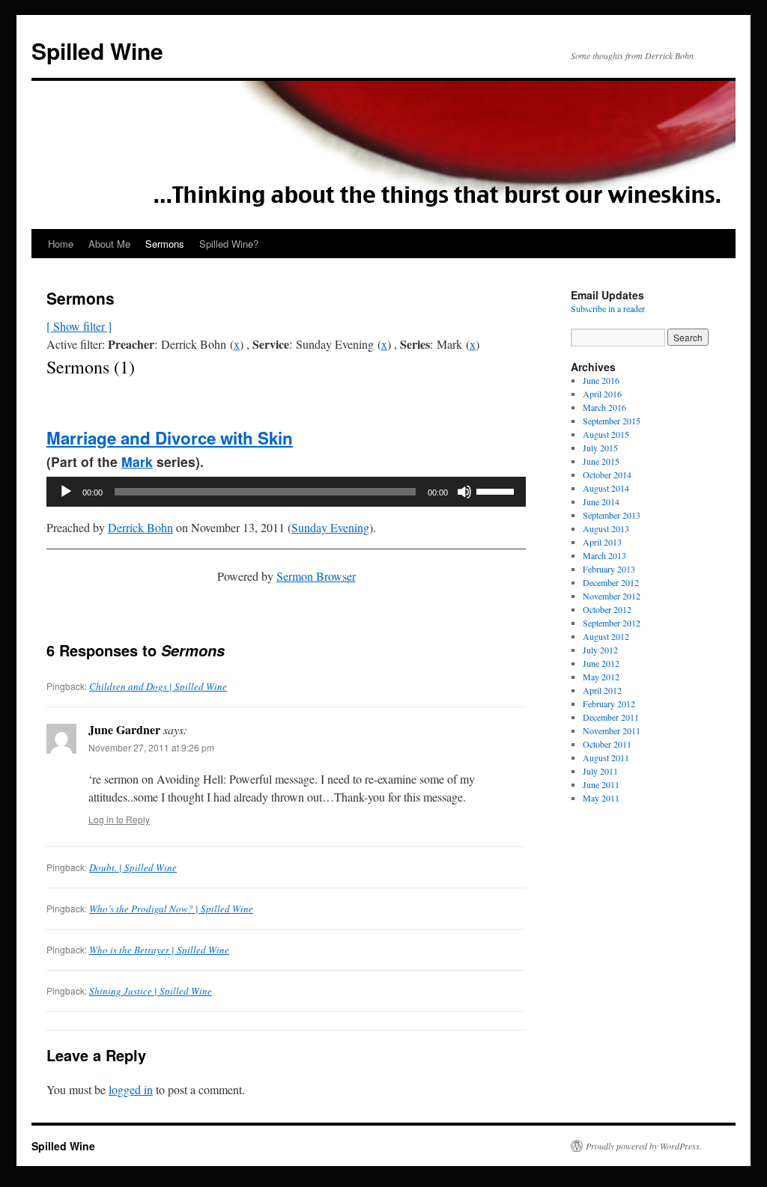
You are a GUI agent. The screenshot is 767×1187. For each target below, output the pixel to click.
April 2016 (602, 394)
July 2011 (600, 771)
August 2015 (606, 434)
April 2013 (602, 542)
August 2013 (606, 528)
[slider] (497, 490)
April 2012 (602, 690)
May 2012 (601, 677)
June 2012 (601, 663)
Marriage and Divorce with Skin (169, 438)
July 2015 (600, 448)
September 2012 (611, 623)
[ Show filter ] (79, 326)
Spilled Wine (97, 50)
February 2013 (609, 569)
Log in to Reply (119, 819)
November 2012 (611, 596)
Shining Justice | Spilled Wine (150, 991)
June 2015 (601, 461)
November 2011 (611, 730)
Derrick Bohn (140, 527)
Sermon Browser (316, 576)
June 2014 (601, 501)
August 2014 (606, 488)
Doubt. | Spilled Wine (133, 867)
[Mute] (464, 491)
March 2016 (604, 407)
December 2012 (611, 582)
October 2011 (607, 744)
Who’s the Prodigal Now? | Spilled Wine (171, 908)
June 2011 (601, 784)
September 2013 (611, 515)
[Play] (65, 491)
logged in (131, 1089)
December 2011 (611, 717)
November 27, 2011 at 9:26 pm (151, 747)
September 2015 (611, 421)
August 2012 (606, 636)
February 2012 (609, 704)
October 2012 (607, 609)
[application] (286, 492)
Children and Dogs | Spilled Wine (158, 686)
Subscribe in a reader (608, 308)
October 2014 (607, 474)
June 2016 (601, 380)
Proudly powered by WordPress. (644, 1146)
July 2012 (600, 650)
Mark (137, 461)
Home (60, 244)
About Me (109, 244)
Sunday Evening (330, 527)
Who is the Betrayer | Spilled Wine (159, 949)
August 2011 (606, 757)
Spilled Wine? (228, 244)
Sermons (164, 244)
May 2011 (601, 798)
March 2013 (604, 555)
